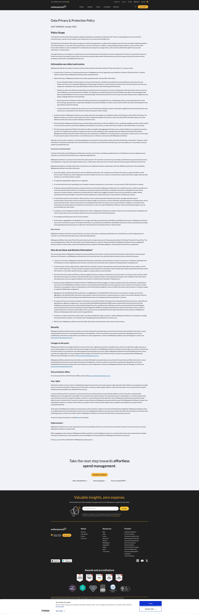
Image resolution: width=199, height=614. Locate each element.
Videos (104, 547)
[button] (135, 6)
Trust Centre (106, 551)
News (104, 534)
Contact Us (117, 1)
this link (56, 439)
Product (127, 529)
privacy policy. (60, 606)
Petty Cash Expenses (130, 542)
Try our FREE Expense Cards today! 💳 (60, 1)
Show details (59, 611)
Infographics (106, 545)
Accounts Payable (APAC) (131, 551)
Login (144, 1)
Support (137, 1)
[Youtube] (142, 560)
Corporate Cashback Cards (131, 536)
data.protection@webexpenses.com (61, 338)
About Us (83, 532)
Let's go (124, 508)
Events (104, 536)
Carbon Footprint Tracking (131, 547)
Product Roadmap (129, 556)
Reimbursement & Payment (131, 538)
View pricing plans (99, 481)
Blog (104, 532)
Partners (130, 1)
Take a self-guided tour (80, 481)
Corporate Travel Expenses (131, 540)
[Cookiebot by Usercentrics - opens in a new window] (45, 611)
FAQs (104, 549)
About (83, 529)
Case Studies (84, 534)
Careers (124, 1)
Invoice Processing (129, 534)
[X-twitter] (146, 560)
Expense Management (130, 532)
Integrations (127, 553)
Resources (107, 529)
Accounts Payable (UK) (130, 549)
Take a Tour (106, 538)
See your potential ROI (118, 481)
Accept (151, 603)
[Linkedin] (137, 560)
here (78, 417)
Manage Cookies (149, 609)
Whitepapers (106, 542)
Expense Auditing (129, 545)
